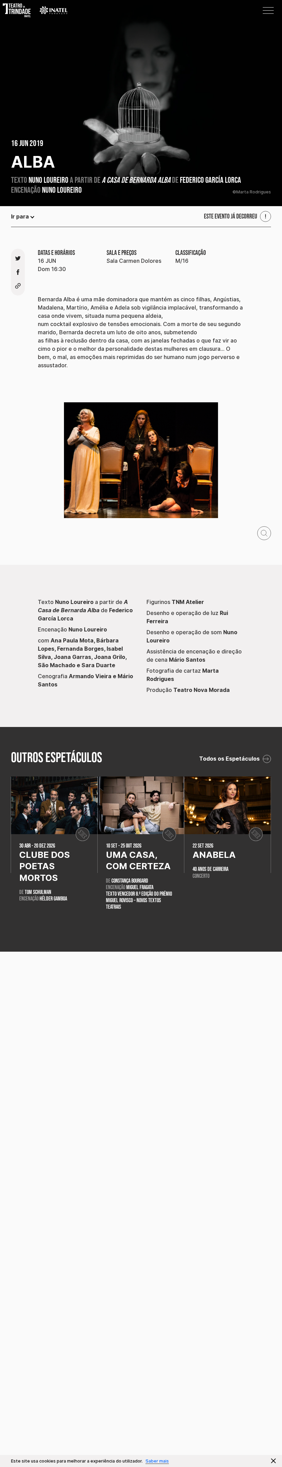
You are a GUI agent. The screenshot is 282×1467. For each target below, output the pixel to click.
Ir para (20, 216)
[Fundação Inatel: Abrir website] (53, 10)
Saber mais (157, 1461)
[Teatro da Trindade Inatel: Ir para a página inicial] (21, 10)
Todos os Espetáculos (230, 758)
